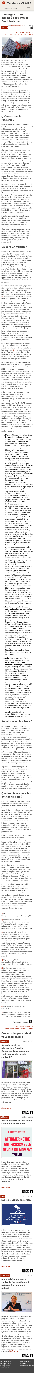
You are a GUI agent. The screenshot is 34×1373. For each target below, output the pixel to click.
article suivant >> (26, 34)
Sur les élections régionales (16, 1199)
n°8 (24, 32)
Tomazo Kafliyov (17, 26)
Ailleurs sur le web (9, 8)
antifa (3, 27)
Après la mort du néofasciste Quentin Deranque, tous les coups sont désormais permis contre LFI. (15, 1051)
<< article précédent (12, 34)
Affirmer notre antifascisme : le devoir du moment (16, 1122)
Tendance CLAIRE (19, 3)
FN (7, 27)
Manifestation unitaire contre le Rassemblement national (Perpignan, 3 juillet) (15, 1283)
